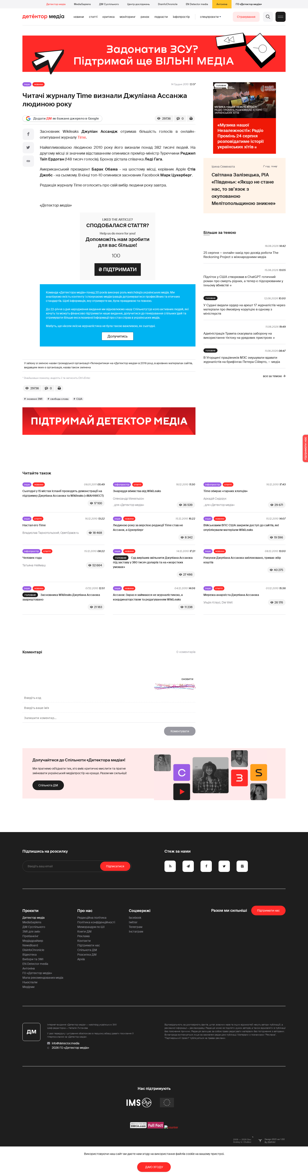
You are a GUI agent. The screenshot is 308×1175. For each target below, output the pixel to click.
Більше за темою (219, 232)
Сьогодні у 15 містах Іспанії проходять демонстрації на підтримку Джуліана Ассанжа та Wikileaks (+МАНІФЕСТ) (63, 493)
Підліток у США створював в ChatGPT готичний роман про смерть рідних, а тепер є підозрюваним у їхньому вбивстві (243, 281)
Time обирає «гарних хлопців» (225, 491)
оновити (187, 679)
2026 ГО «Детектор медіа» (70, 1047)
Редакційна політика (91, 918)
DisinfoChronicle (167, 4)
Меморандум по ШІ (91, 927)
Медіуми (28, 987)
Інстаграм (136, 931)
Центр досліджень (138, 4)
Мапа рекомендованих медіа (42, 978)
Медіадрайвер (32, 941)
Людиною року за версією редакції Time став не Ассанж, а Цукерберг (148, 527)
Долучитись (117, 336)
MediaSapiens (82, 4)
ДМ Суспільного (109, 4)
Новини (79, 17)
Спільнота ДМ (48, 785)
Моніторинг (128, 17)
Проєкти (30, 910)
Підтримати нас (88, 945)
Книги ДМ (84, 931)
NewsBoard (30, 945)
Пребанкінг (30, 936)
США (79, 399)
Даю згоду (154, 1167)
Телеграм (135, 927)
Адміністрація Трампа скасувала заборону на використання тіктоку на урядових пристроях (237, 335)
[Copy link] (28, 161)
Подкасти (161, 17)
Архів (81, 959)
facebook (135, 918)
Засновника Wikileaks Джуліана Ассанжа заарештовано (61, 597)
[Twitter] (28, 147)
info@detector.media (65, 1043)
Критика (108, 17)
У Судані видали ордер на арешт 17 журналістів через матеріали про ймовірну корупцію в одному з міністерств (244, 309)
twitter (133, 922)
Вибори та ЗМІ (32, 959)
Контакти (84, 941)
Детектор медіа (56, 4)
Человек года (32, 558)
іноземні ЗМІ (35, 399)
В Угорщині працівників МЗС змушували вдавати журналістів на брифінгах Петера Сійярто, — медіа (241, 360)
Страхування (246, 17)
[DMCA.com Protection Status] (138, 1127)
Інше (27, 84)
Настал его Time (34, 525)
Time (82, 137)
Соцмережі (139, 910)
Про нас (84, 910)
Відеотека (29, 954)
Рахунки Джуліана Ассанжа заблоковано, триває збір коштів (242, 560)
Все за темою (272, 376)
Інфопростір (181, 17)
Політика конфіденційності (96, 922)
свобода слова (59, 399)
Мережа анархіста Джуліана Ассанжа (231, 595)
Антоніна (221, 4)
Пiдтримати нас (268, 910)
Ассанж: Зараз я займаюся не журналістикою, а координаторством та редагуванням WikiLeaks (148, 597)
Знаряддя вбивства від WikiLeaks (137, 491)
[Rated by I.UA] (171, 1127)
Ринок (145, 17)
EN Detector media (197, 4)
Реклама (83, 936)
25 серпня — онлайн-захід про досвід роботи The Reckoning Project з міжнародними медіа (240, 255)
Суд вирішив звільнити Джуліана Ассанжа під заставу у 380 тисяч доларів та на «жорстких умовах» (153, 562)
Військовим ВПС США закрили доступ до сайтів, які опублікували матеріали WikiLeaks (241, 527)
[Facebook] (28, 134)
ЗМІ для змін (31, 931)
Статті (93, 17)
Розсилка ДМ (87, 954)
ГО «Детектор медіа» (249, 4)
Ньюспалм (29, 982)
